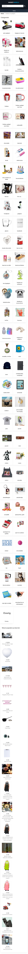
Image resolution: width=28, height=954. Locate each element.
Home (14, 10)
